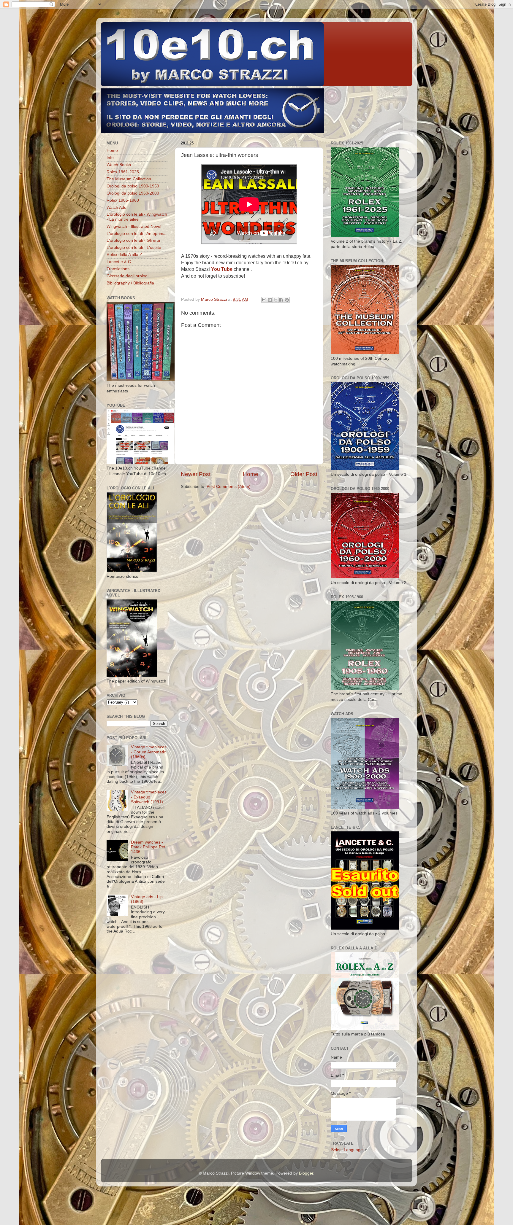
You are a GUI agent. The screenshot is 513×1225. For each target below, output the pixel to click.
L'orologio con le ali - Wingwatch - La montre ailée (137, 216)
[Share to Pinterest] (287, 300)
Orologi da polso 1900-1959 (133, 186)
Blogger (306, 1173)
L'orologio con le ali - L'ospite (134, 247)
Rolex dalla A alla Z (124, 254)
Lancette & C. (119, 262)
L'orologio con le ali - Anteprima (136, 233)
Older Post (303, 474)
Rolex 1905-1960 (123, 200)
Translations (118, 269)
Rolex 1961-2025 (123, 172)
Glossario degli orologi (127, 276)
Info (110, 157)
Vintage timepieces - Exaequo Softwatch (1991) (149, 797)
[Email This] (264, 300)
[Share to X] (275, 300)
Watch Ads (116, 207)
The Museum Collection (129, 179)
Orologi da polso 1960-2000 (133, 193)
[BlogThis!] (270, 300)
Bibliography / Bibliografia (130, 283)
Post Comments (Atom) (229, 486)
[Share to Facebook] (281, 300)
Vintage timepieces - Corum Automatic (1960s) (149, 752)
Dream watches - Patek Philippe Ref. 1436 (149, 847)
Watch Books (119, 165)
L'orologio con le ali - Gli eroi (133, 240)
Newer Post (195, 474)
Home (250, 474)
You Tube (221, 269)
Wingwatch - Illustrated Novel (134, 226)
